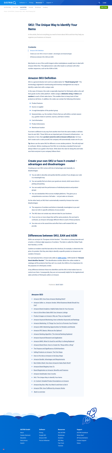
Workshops (38, 7)
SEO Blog (60, 440)
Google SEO (42, 435)
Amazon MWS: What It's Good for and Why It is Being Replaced (54, 341)
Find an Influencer (44, 440)
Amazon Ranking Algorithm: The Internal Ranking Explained (53, 334)
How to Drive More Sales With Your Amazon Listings (51, 312)
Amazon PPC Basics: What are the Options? (48, 330)
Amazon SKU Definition (37, 50)
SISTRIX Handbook (82, 432)
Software (22, 2)
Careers (25, 435)
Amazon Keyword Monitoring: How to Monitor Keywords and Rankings (56, 320)
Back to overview (39, 392)
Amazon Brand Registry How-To (44, 366)
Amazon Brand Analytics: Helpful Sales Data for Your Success (54, 309)
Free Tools (15, 7)
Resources (39, 2)
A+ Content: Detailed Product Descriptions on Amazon (51, 381)
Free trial (104, 7)
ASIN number (62, 258)
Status (79, 443)
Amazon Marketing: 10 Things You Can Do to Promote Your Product (55, 323)
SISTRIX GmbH (25, 429)
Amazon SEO (18, 11)
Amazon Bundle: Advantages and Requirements (49, 359)
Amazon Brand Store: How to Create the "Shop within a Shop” (54, 345)
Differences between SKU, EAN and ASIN (41, 57)
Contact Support (81, 440)
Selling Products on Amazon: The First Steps (48, 352)
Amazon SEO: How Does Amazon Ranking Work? (49, 299)
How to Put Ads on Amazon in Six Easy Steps (48, 356)
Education (23, 438)
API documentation (82, 438)
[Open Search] (99, 2)
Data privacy (24, 440)
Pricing (31, 2)
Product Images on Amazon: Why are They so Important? (52, 316)
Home (5, 11)
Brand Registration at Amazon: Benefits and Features (51, 370)
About (22, 432)
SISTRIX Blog (7, 7)
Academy (45, 7)
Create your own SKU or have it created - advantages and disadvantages (51, 54)
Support (48, 2)
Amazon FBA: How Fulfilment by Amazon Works (49, 388)
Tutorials (31, 7)
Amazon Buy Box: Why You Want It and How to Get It (51, 384)
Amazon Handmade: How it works (45, 374)
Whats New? (80, 435)
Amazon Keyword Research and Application (48, 338)
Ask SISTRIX (23, 7)
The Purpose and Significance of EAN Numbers (49, 348)
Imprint (22, 443)
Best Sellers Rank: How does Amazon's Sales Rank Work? (52, 363)
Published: (52, 284)
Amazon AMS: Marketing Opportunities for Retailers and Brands (54, 327)
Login (104, 2)
